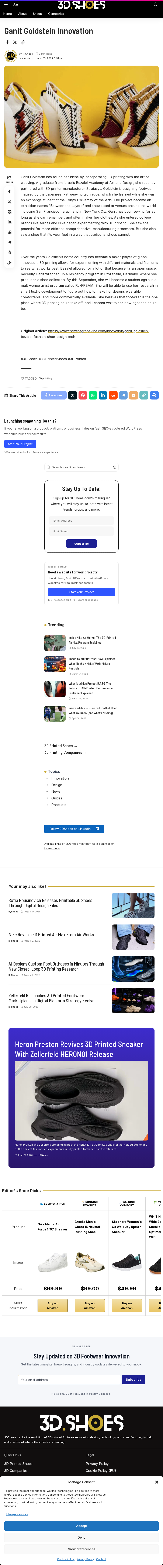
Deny (82, 1537)
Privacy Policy (85, 1559)
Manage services (17, 1514)
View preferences (81, 1549)
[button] (157, 1482)
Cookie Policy (65, 1559)
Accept (81, 1526)
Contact (101, 1559)
